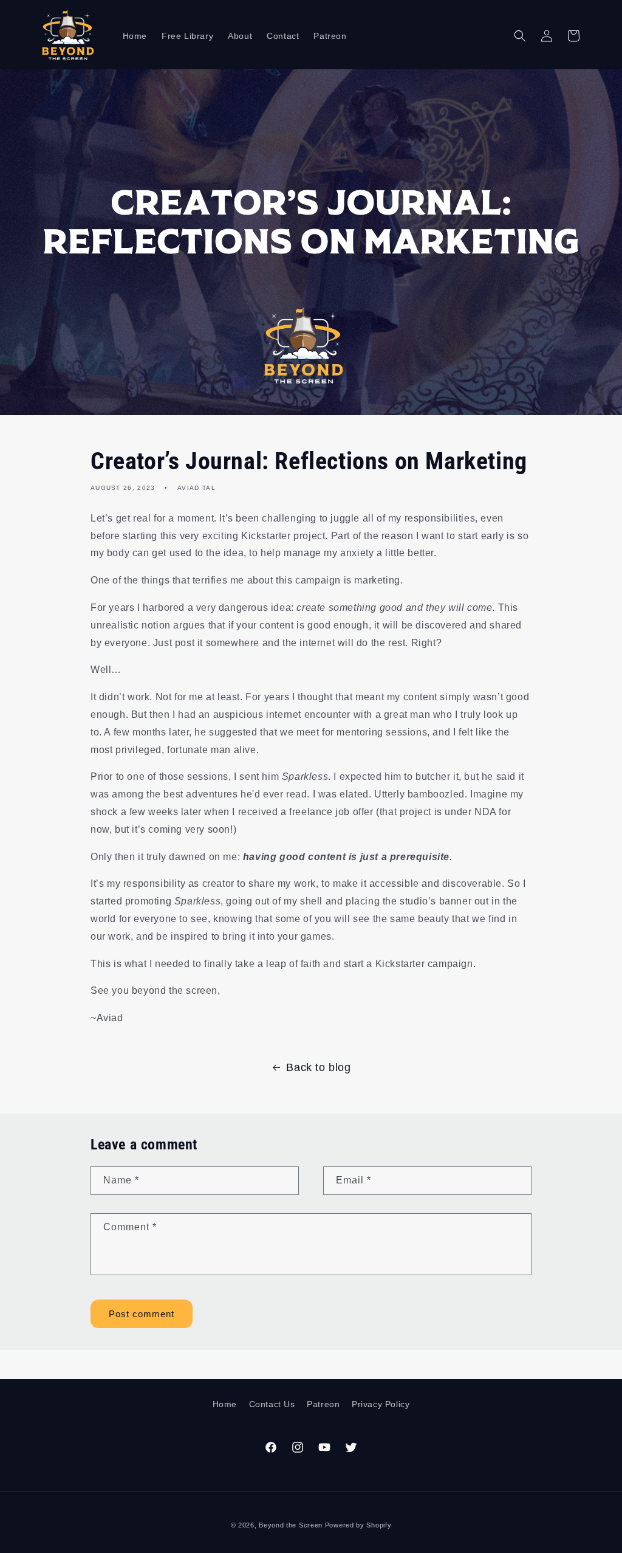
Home (225, 1404)
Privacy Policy (380, 1404)
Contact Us (272, 1404)
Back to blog (318, 1067)
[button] (520, 35)
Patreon (323, 1404)
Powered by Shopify (358, 1525)
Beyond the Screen (291, 1525)
